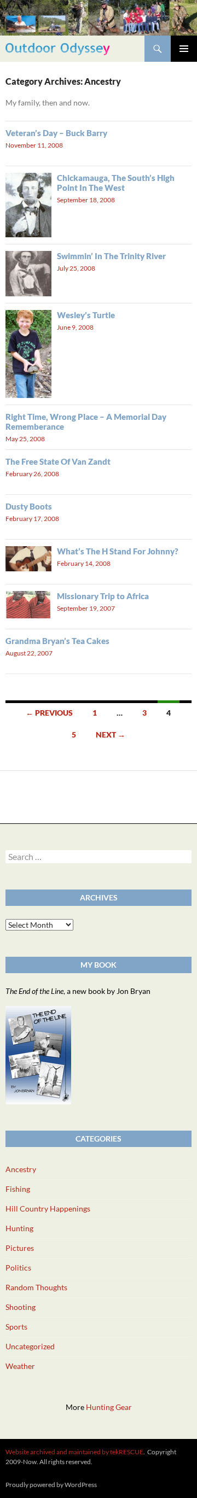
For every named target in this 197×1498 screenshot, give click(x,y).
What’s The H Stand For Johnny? (117, 551)
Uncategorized (30, 1346)
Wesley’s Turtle (86, 315)
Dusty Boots (28, 506)
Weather (20, 1366)
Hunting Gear (109, 1407)
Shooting (20, 1307)
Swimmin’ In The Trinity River (111, 256)
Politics (18, 1267)
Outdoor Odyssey (57, 48)
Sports (16, 1326)
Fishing (17, 1188)
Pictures (19, 1248)
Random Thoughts (36, 1287)
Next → (110, 734)
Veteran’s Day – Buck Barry (56, 133)
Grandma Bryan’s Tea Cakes (57, 641)
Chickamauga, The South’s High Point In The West (116, 182)
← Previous (49, 712)
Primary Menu (184, 49)
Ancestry (20, 1169)
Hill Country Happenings (47, 1208)
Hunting (19, 1228)
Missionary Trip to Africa (103, 596)
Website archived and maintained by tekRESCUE (74, 1452)
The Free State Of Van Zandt (58, 461)
